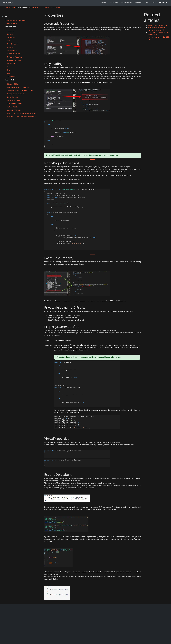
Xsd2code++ (9, 2)
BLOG (146, 3)
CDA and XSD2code (14, 110)
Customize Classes (13, 54)
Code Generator (36, 7)
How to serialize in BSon (156, 28)
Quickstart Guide (11, 23)
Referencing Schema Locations (18, 87)
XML (8, 67)
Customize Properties (14, 57)
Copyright (10, 34)
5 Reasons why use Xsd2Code (15, 20)
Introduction (11, 31)
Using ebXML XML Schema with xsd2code (21, 117)
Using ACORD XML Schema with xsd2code (21, 113)
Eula (8, 41)
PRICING (103, 3)
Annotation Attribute (14, 60)
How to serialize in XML (156, 30)
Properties (56, 7)
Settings (47, 7)
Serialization (11, 63)
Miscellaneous (12, 50)
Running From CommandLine (16, 94)
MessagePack (12, 77)
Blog (14, 7)
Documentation (10, 27)
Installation (11, 37)
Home (8, 7)
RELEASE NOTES (126, 3)
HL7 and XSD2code (13, 107)
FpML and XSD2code (14, 104)
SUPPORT (138, 3)
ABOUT (154, 3)
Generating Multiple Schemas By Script (20, 91)
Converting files (12, 97)
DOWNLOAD (113, 3)
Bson (8, 70)
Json (8, 73)
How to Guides (10, 80)
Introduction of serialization (157, 25)
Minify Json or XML (13, 100)
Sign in (164, 3)
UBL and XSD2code (13, 84)
